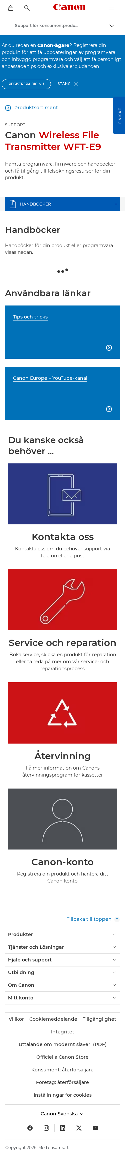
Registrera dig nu (26, 84)
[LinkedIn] (62, 1128)
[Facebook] (30, 1128)
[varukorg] (10, 8)
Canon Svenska (60, 1114)
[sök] (27, 8)
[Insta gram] (46, 1128)
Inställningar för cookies (63, 1095)
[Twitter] (79, 1128)
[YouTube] (95, 1128)
